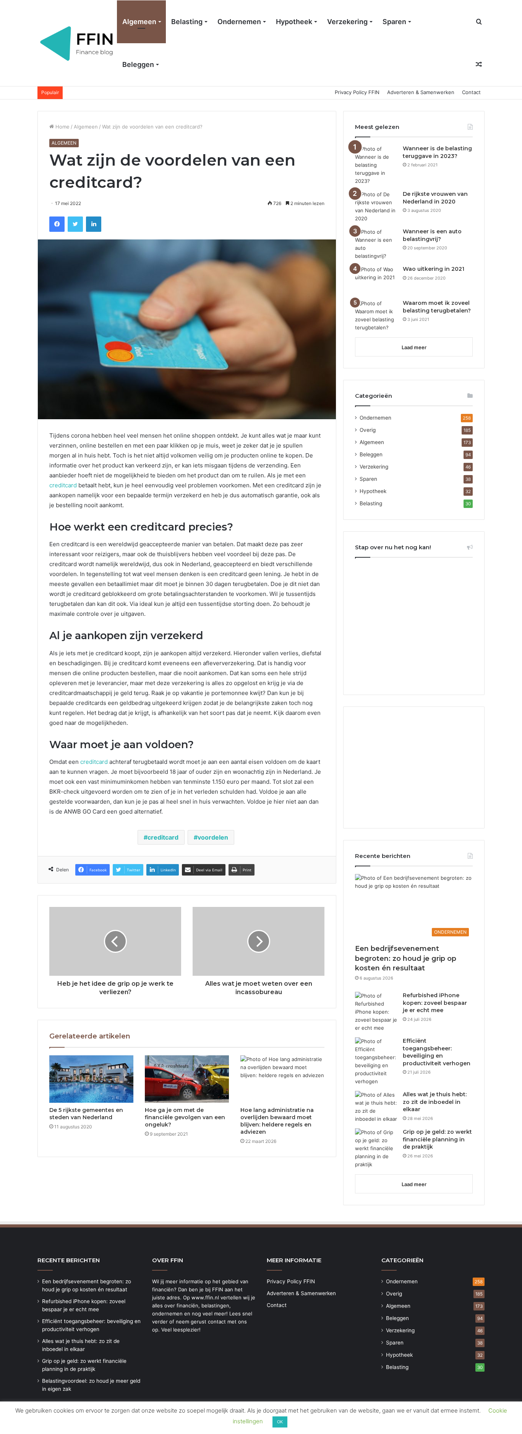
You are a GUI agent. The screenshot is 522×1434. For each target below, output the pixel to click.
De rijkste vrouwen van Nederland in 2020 (435, 197)
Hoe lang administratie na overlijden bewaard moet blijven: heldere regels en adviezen (277, 1121)
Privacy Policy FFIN (357, 92)
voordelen (213, 837)
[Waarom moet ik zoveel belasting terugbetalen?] (376, 315)
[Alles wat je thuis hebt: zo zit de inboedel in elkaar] (376, 1107)
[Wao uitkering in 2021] (376, 279)
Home (62, 127)
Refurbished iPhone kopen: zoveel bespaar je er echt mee (435, 1003)
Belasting (187, 22)
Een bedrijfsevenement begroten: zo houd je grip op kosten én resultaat (405, 958)
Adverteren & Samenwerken (420, 92)
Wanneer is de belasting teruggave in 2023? (437, 152)
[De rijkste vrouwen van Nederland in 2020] (376, 206)
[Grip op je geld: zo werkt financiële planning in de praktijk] (376, 1148)
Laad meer (414, 347)
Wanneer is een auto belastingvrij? (432, 235)
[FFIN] (77, 43)
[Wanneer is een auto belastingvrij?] (376, 244)
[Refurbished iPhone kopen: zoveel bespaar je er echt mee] (376, 1012)
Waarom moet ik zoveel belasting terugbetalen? (437, 306)
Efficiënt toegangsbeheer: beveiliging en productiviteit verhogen (436, 1052)
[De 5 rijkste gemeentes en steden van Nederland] (91, 1079)
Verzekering (347, 22)
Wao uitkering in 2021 (433, 268)
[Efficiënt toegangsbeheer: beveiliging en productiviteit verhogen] (376, 1061)
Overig (368, 430)
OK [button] (280, 1421)
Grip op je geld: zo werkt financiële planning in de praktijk (437, 1139)
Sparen (394, 22)
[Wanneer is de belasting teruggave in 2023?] (376, 165)
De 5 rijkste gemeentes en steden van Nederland (86, 1114)
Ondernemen (239, 22)
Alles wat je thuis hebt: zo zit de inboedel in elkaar (435, 1102)
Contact (471, 92)
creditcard (63, 485)
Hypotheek (294, 22)
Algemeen (139, 22)
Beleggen (138, 64)
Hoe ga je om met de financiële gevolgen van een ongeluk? (185, 1117)
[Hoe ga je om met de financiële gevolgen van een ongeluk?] (187, 1079)
